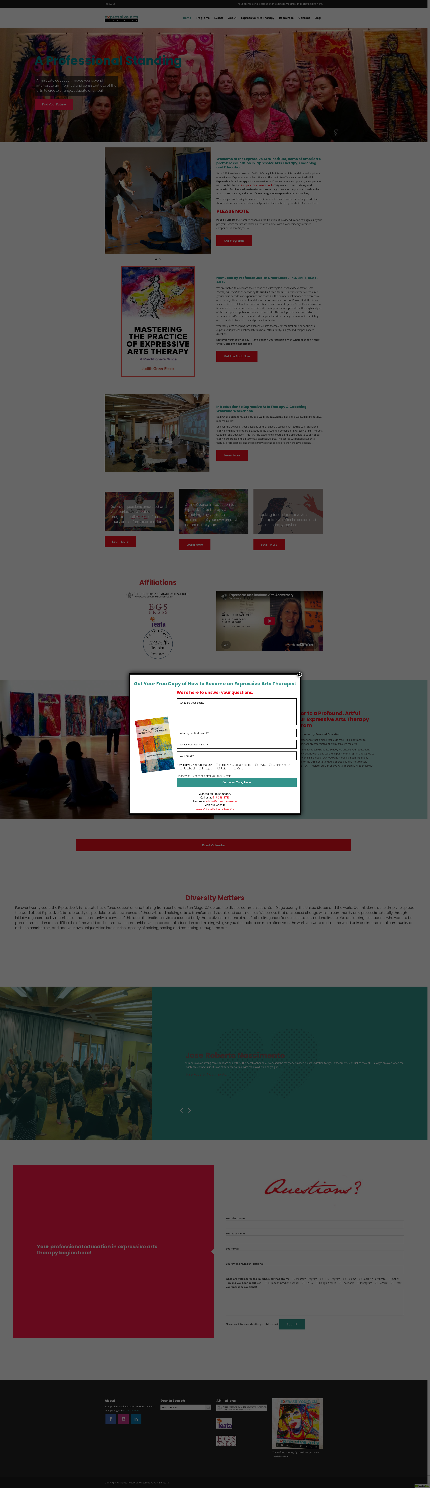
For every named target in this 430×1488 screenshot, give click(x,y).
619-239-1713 (221, 797)
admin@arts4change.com (222, 801)
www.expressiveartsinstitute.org (215, 808)
